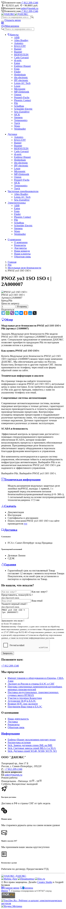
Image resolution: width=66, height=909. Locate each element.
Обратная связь (22, 256)
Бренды (14, 34)
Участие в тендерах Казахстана (25, 698)
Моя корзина (12, 26)
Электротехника (17, 202)
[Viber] (12, 313)
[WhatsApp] (8, 313)
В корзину (22, 306)
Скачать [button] (10, 506)
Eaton (17, 63)
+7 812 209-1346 (29, 2)
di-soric (18, 60)
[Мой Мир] (30, 313)
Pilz (16, 103)
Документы (20, 248)
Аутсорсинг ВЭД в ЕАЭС (22, 701)
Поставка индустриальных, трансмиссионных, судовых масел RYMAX (33, 694)
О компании (14, 239)
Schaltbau (19, 106)
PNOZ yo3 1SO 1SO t (13, 294)
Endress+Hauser (22, 66)
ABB (17, 37)
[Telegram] (3, 313)
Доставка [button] (10, 529)
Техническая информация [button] (22, 479)
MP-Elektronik (21, 91)
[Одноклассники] (26, 313)
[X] (35, 313)
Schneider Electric (23, 109)
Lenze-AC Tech (22, 83)
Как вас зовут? (39, 591)
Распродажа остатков (19, 742)
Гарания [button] (10, 564)
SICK (17, 114)
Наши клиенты (22, 253)
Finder (17, 71)
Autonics (18, 43)
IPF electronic (21, 80)
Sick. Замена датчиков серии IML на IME (30, 745)
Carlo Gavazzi (21, 57)
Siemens (18, 117)
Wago (17, 126)
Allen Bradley (21, 40)
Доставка (13, 721)
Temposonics (20, 120)
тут (25, 523)
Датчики (12, 134)
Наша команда (22, 251)
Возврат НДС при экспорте (23, 703)
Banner (17, 49)
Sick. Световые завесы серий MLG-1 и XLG (32, 748)
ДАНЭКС (20, 876)
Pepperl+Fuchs (21, 97)
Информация (10, 733)
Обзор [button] (8, 319)
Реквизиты (20, 245)
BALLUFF (20, 46)
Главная (12, 262)
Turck (17, 123)
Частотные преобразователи (23, 191)
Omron (17, 94)
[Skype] (17, 313)
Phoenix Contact (22, 100)
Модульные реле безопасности (24, 267)
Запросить (8, 653)
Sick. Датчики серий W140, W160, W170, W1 (32, 751)
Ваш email (37, 600)
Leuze (17, 86)
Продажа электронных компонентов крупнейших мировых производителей (35, 688)
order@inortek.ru (29, 8)
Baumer (18, 51)
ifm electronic (21, 77)
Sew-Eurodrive (21, 111)
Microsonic (19, 89)
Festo (17, 69)
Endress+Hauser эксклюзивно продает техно (32, 739)
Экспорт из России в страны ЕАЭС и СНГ (31, 683)
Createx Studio (44, 882)
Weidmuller (20, 128)
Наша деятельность (18, 718)
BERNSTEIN (21, 54)
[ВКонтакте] (21, 313)
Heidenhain (20, 74)
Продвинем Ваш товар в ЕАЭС (25, 706)
